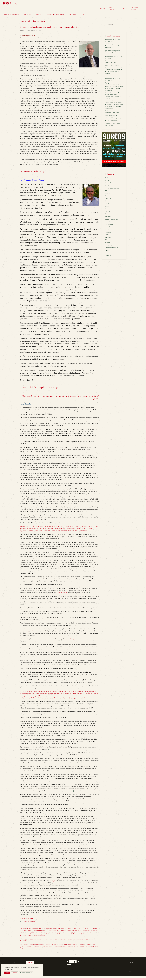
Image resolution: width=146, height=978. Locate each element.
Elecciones (108, 216)
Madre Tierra (72, 14)
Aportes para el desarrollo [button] (10, 14)
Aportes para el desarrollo (47, 391)
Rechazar (15, 972)
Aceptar (7, 972)
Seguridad (107, 242)
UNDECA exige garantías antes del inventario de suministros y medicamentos (113, 45)
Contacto (124, 8)
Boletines (107, 193)
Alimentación (108, 183)
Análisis (39, 30)
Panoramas (108, 232)
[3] (89, 593)
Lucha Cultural (109, 224)
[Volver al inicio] (7, 4)
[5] (73, 791)
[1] (40, 547)
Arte (106, 191)
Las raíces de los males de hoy (32, 171)
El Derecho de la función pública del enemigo (39, 387)
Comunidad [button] (27, 14)
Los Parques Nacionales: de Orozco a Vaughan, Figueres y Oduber (113, 52)
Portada (102, 8)
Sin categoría (108, 245)
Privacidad (79, 972)
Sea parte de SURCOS (134, 8)
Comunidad (108, 198)
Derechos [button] (38, 14)
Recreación (108, 237)
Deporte (107, 206)
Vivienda (107, 253)
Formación (108, 222)
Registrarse (29, 962)
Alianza (107, 180)
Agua (106, 178)
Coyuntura (107, 201)
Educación (107, 211)
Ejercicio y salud (109, 214)
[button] (16, 4)
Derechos (107, 209)
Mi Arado (107, 229)
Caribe (106, 196)
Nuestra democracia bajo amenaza (114, 76)
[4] (48, 749)
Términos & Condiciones (69, 972)
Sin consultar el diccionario (112, 65)
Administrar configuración (26, 972)
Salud (106, 240)
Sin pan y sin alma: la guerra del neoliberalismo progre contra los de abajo (51, 27)
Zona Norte (108, 255)
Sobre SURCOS (111, 8)
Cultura (107, 203)
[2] (59, 549)
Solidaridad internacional (111, 247)
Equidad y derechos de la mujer (55, 14)
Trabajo (82, 14)
